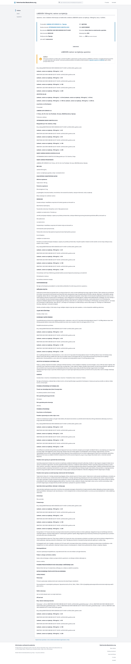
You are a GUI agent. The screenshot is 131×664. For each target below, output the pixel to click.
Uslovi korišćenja (112, 654)
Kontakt (114, 2)
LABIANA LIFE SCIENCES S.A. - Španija (56, 24)
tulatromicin (76, 46)
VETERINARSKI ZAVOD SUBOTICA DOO (59, 27)
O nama (107, 2)
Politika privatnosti (111, 651)
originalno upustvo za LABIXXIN (96, 60)
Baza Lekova (113, 648)
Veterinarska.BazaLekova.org (26, 2)
